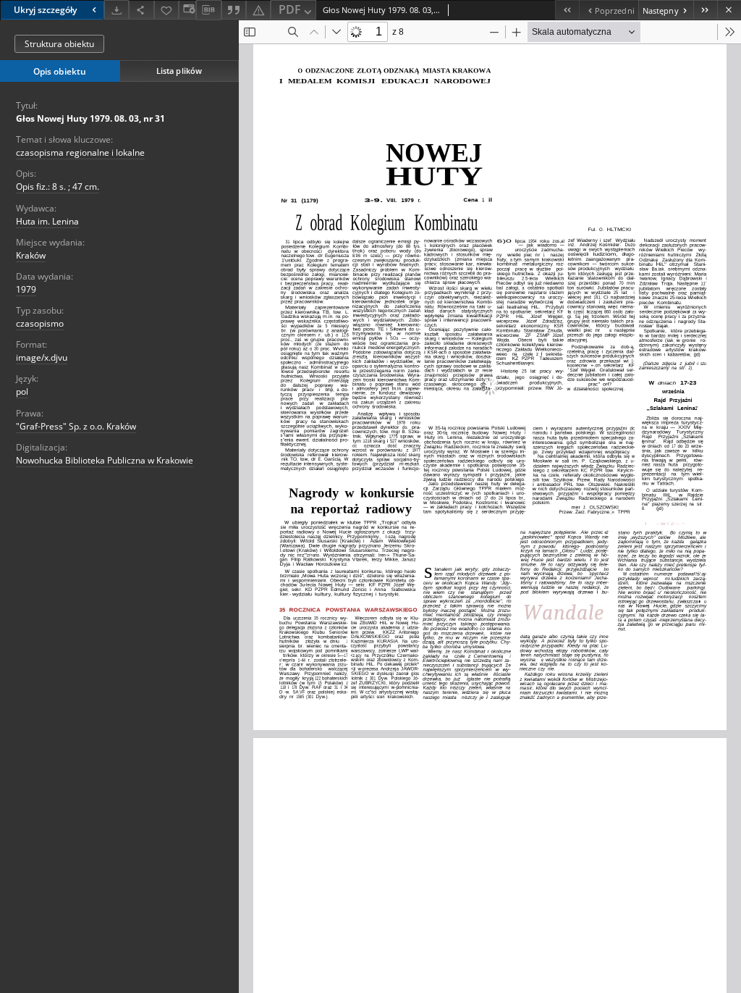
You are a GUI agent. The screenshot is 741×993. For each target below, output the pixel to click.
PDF (290, 9)
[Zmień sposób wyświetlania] (187, 10)
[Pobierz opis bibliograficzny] (208, 10)
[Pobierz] (116, 10)
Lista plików (179, 70)
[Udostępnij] (141, 10)
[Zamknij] (729, 10)
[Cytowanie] (233, 10)
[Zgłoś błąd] (258, 10)
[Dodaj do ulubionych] (166, 10)
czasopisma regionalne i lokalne (80, 152)
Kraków (31, 255)
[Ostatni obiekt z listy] (705, 10)
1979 (26, 289)
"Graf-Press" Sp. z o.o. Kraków (76, 426)
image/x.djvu (41, 357)
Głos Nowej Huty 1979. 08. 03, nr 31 (90, 118)
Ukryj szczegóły (45, 10)
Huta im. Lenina (47, 221)
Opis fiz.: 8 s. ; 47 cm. (57, 186)
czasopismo (40, 323)
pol (22, 391)
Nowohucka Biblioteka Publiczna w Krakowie (104, 460)
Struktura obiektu (59, 44)
